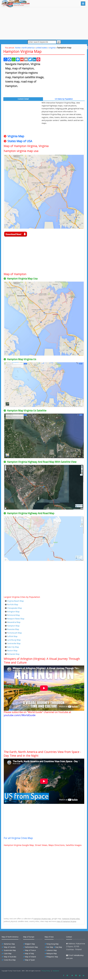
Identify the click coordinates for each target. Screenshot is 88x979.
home (17, 47)
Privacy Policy (46, 971)
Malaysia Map (51, 953)
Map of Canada (9, 947)
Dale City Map (13, 647)
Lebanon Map (51, 950)
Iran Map (49, 947)
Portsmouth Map (14, 633)
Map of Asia (49, 937)
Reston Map (12, 650)
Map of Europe (28, 937)
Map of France (30, 950)
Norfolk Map (12, 604)
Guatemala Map (10, 950)
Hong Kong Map (52, 944)
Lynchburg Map (14, 640)
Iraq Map (58, 947)
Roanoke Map (13, 629)
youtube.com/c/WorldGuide (20, 715)
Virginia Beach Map (15, 601)
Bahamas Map (9, 944)
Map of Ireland (30, 957)
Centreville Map (14, 643)
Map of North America (10, 937)
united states (41, 47)
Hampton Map (13, 625)
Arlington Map (13, 611)
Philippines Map (52, 957)
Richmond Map (13, 615)
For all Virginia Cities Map (18, 838)
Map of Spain (30, 960)
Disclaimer (56, 971)
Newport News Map (15, 618)
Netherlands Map (31, 947)
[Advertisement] (44, 23)
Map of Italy (29, 953)
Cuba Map (7, 953)
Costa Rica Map (10, 960)
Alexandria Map (13, 622)
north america (28, 47)
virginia (52, 47)
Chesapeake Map (14, 608)
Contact (69, 937)
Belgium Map (30, 944)
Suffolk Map (12, 636)
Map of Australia (10, 957)
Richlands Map (13, 654)
